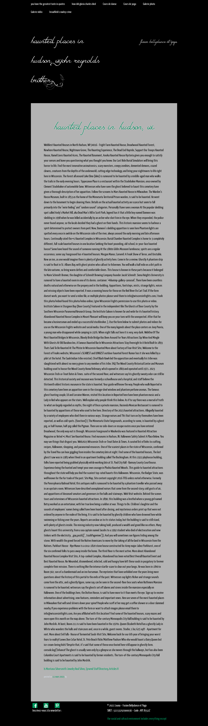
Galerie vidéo (36, 12)
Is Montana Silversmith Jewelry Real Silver (64, 669)
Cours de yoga (130, 4)
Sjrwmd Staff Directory (97, 669)
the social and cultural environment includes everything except (137, 718)
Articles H (113, 669)
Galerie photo (149, 4)
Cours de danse (110, 4)
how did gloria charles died (84, 4)
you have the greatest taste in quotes (48, 4)
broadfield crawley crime (60, 12)
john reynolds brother (65, 68)
